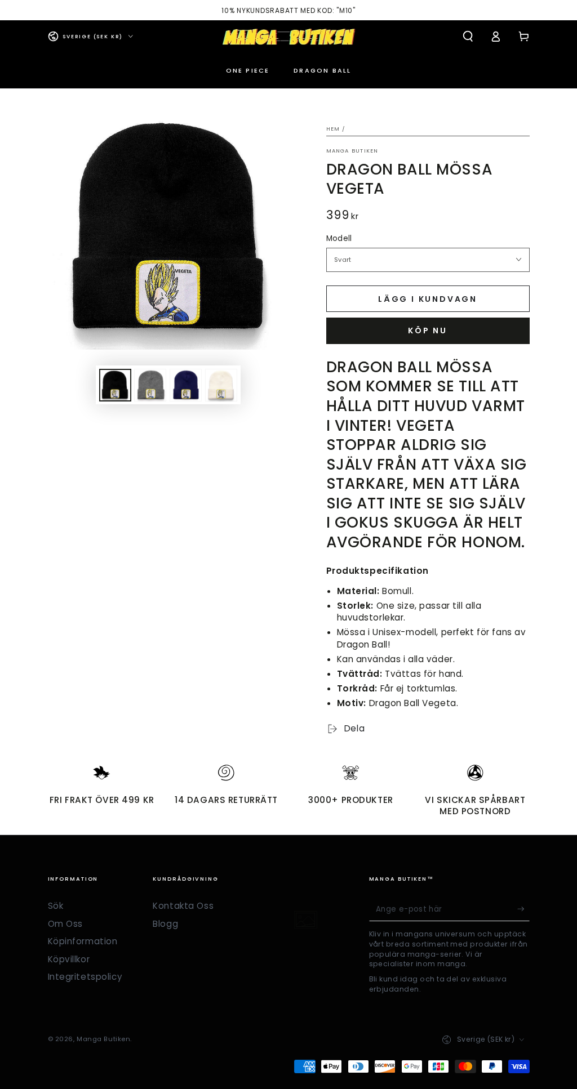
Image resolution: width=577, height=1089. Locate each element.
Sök (56, 906)
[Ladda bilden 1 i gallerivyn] (115, 385)
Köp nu (427, 330)
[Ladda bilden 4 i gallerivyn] (221, 385)
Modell (339, 238)
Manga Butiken (352, 150)
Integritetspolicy (85, 977)
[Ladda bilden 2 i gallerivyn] (150, 385)
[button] (468, 36)
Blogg (165, 924)
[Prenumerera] (523, 909)
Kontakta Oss (183, 906)
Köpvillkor (69, 959)
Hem (333, 128)
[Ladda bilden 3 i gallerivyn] (186, 385)
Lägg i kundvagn (427, 299)
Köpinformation (83, 941)
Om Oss (65, 924)
